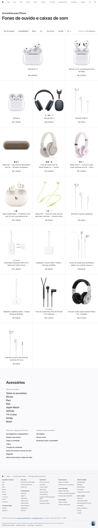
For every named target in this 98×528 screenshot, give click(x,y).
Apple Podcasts (25, 505)
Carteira (4, 508)
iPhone (8, 476)
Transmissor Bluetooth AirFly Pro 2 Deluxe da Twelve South (16, 264)
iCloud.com (24, 487)
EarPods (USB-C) (81, 118)
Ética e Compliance (82, 508)
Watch (3, 492)
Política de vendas (21, 525)
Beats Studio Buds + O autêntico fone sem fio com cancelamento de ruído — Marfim (16, 215)
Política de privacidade (8, 525)
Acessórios (5, 502)
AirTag (3, 499)
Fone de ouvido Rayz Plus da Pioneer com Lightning (49, 313)
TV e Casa (5, 497)
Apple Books (24, 508)
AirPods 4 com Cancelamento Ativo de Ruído (82, 70)
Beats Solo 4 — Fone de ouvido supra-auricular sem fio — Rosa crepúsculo (81, 166)
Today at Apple (43, 487)
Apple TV (23, 496)
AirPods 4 (16, 118)
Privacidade (80, 489)
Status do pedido (44, 501)
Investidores (80, 505)
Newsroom (80, 498)
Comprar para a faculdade (65, 496)
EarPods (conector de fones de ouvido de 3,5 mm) (16, 359)
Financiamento (43, 494)
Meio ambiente (81, 487)
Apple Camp (43, 489)
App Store (23, 510)
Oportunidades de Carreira (84, 503)
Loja (3, 482)
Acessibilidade (81, 482)
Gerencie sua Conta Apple (28, 482)
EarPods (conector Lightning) (81, 214)
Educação (79, 484)
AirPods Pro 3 (33, 69)
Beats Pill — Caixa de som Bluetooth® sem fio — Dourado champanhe (16, 166)
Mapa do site (39, 525)
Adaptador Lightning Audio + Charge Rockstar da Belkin (16, 313)
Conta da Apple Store (26, 484)
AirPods (4, 494)
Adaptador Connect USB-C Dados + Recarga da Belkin (49, 264)
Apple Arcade (24, 500)
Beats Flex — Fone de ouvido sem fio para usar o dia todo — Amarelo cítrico (49, 215)
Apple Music (24, 498)
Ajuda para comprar (45, 503)
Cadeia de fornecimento (83, 492)
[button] (89, 2)
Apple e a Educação (63, 491)
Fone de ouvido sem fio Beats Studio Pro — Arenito (49, 166)
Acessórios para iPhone (19, 476)
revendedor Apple (37, 518)
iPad (3, 487)
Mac (3, 484)
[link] (93, 523)
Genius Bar (42, 484)
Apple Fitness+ (25, 503)
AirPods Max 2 (49, 118)
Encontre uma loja (44, 482)
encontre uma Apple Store (23, 518)
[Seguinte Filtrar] (70, 31)
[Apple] (2, 476)
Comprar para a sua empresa (66, 484)
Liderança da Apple (82, 500)
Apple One (23, 493)
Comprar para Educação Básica (66, 493)
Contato (79, 513)
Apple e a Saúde (62, 502)
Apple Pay (4, 510)
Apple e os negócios (63, 482)
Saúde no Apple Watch (64, 504)
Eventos (79, 510)
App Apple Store (44, 492)
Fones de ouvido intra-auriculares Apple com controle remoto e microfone (81, 264)
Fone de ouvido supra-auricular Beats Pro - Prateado (81, 313)
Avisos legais (30, 525)
